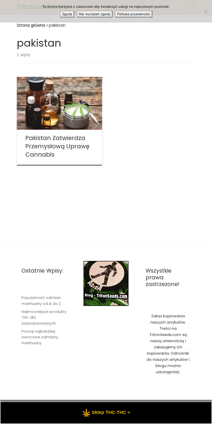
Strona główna (31, 25)
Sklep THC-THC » (111, 412)
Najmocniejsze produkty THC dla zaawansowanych (43, 317)
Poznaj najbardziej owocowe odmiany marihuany (39, 337)
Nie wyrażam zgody (94, 14)
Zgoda (67, 14)
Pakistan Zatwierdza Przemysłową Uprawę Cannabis (57, 146)
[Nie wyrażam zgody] (205, 11)
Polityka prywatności (133, 14)
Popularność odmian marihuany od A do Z (41, 300)
